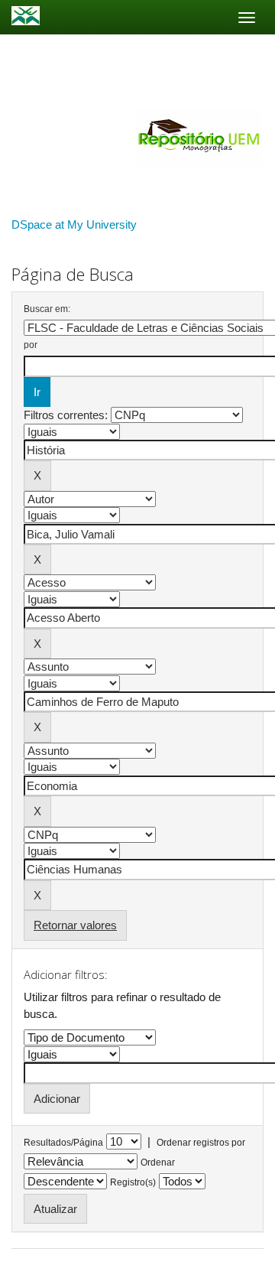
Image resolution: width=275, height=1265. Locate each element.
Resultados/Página (63, 1142)
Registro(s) (133, 1182)
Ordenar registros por (201, 1142)
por (30, 345)
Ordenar (158, 1162)
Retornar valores (75, 925)
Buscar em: (47, 309)
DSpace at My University (74, 224)
